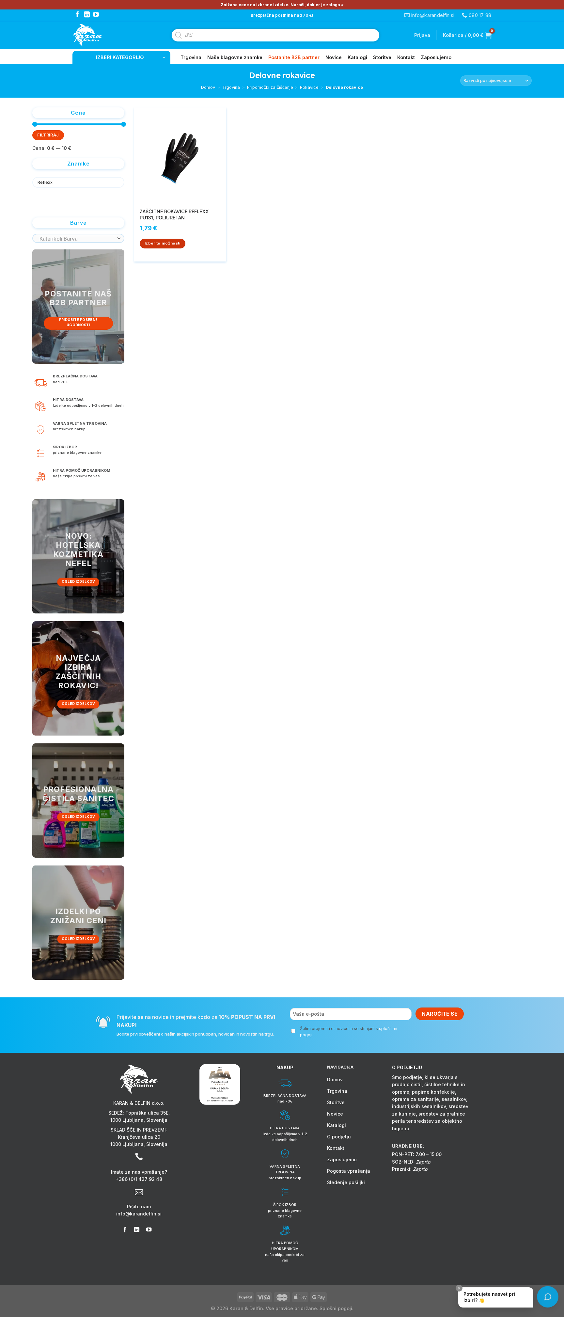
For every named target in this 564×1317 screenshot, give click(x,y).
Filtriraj (48, 135)
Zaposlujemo (436, 57)
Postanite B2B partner (294, 57)
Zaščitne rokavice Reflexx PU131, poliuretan (174, 214)
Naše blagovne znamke (234, 57)
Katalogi (357, 57)
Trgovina (190, 57)
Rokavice (309, 87)
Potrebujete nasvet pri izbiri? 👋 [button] (486, 1295)
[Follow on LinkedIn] (87, 15)
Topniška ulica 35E (146, 1113)
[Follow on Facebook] (77, 15)
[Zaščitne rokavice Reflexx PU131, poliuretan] (180, 155)
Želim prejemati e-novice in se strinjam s (348, 1031)
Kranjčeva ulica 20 (139, 1137)
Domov (208, 87)
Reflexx (45, 182)
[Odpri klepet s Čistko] (548, 1297)
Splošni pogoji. (336, 1308)
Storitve (382, 57)
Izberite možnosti (162, 243)
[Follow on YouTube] (96, 15)
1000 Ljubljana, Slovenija (138, 1120)
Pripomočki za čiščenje (270, 87)
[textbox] (77, 239)
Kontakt (406, 57)
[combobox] (78, 238)
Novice (333, 57)
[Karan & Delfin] (99, 35)
